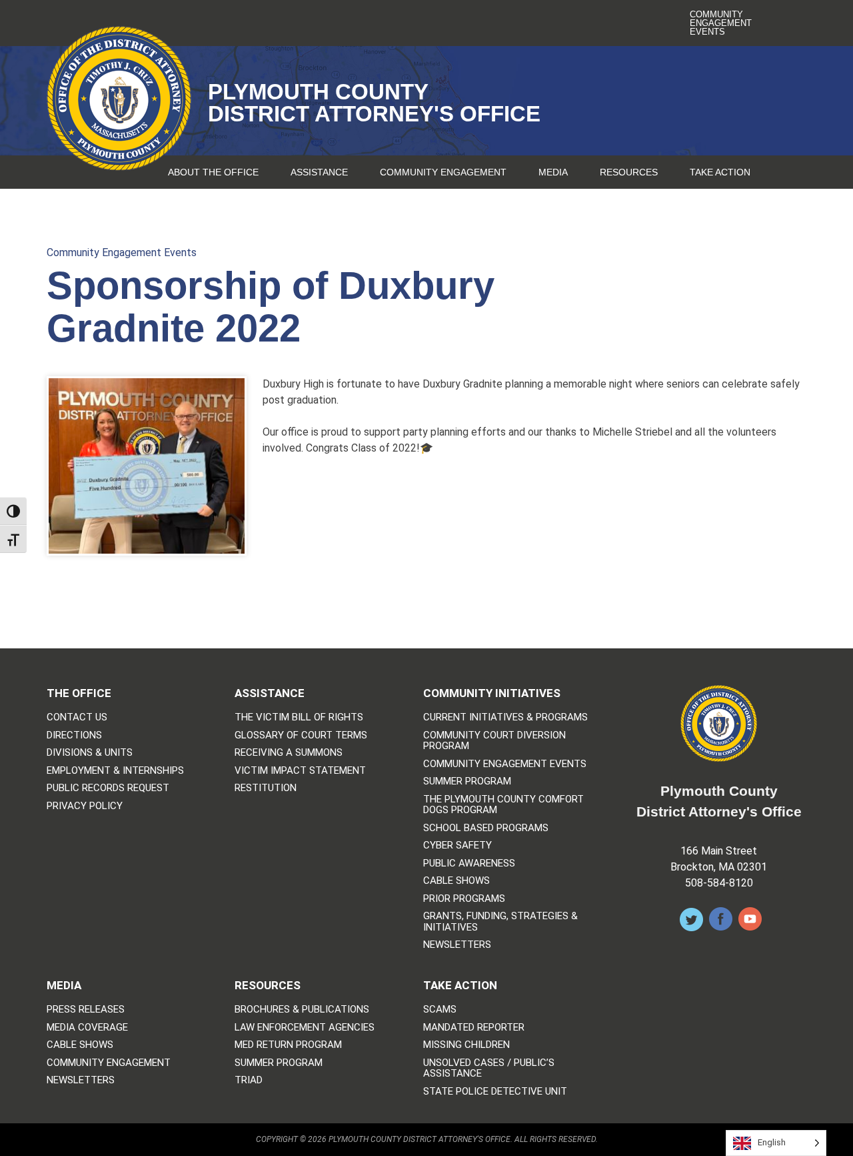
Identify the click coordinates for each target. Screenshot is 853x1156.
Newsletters (457, 945)
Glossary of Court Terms (301, 735)
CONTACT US (77, 717)
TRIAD (249, 1080)
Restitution (266, 788)
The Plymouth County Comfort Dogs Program (503, 805)
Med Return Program (288, 1045)
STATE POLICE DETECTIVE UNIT (495, 1091)
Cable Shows (456, 881)
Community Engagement (443, 172)
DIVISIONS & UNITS (90, 752)
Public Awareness (469, 863)
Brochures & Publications (302, 1009)
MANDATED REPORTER (473, 1027)
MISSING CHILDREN (466, 1045)
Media (553, 172)
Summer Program (467, 781)
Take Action (720, 172)
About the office (213, 172)
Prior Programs (464, 899)
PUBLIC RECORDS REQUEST (108, 788)
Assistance (319, 172)
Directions (74, 735)
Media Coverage (87, 1027)
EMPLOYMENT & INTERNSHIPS (115, 770)
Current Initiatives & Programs (505, 717)
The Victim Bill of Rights (299, 717)
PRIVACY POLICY (85, 806)
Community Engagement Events (721, 23)
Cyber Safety (457, 845)
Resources (629, 172)
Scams (439, 1009)
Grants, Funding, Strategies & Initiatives (500, 922)
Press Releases (86, 1009)
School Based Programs (485, 828)
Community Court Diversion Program (494, 741)
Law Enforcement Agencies (305, 1027)
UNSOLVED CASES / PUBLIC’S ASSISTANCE (488, 1068)
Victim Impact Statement (300, 770)
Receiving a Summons (289, 752)
